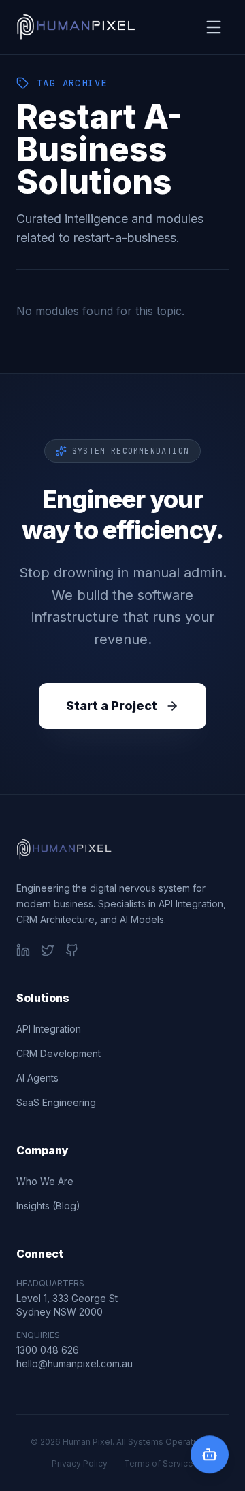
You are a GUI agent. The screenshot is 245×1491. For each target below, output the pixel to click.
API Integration (48, 1029)
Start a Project (111, 706)
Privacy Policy (80, 1463)
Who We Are (45, 1181)
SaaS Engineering (56, 1102)
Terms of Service (158, 1463)
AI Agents (37, 1078)
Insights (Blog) (48, 1205)
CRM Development (58, 1053)
